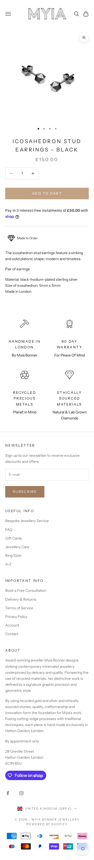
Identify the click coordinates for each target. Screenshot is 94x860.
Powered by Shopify (47, 824)
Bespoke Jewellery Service (27, 520)
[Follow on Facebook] (7, 793)
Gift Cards (13, 538)
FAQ (8, 529)
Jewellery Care (17, 547)
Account (12, 625)
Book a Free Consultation (25, 590)
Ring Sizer (13, 555)
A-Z (8, 564)
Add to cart (47, 193)
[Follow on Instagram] (21, 793)
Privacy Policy (16, 616)
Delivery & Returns (20, 599)
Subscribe (25, 491)
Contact (11, 633)
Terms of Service (19, 608)
